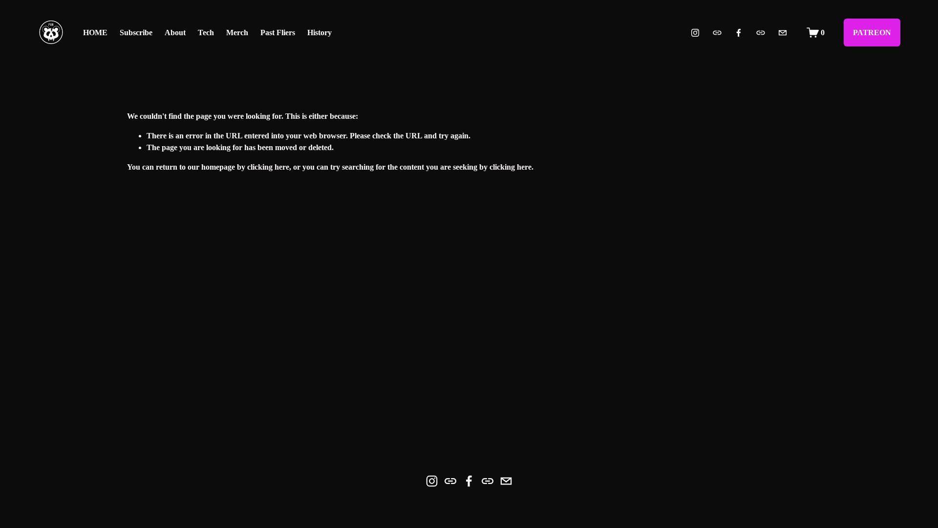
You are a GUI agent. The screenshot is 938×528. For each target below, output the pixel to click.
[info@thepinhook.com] (783, 33)
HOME (95, 32)
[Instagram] (695, 33)
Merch (237, 32)
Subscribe (136, 32)
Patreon (872, 32)
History (319, 32)
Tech (206, 32)
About (175, 32)
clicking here (268, 167)
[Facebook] (739, 33)
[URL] (717, 33)
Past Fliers (277, 32)
